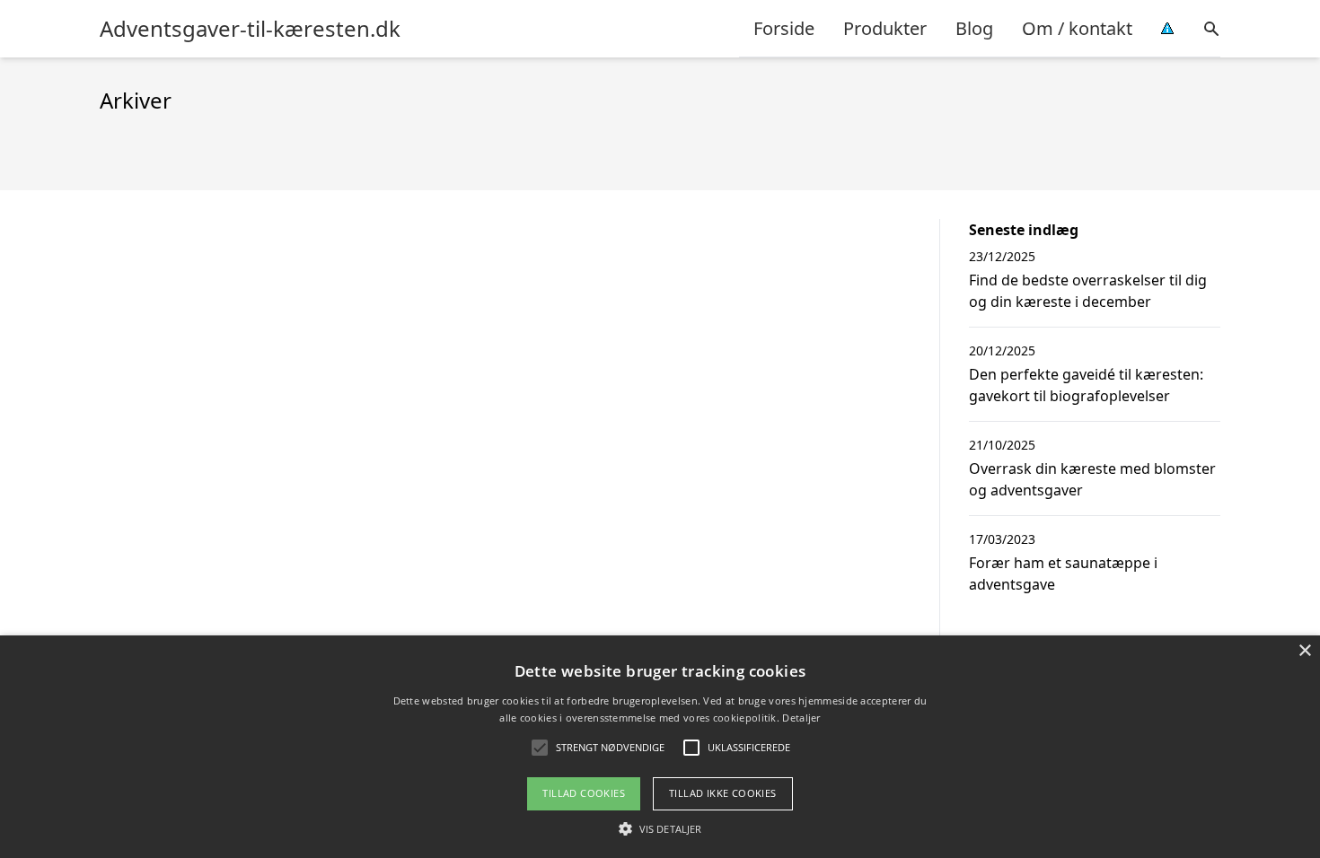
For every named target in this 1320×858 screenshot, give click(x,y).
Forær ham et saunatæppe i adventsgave (1063, 573)
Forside (783, 28)
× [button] (1304, 651)
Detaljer (801, 717)
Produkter (885, 28)
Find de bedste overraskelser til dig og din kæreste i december (1088, 290)
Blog (974, 28)
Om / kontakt (1077, 28)
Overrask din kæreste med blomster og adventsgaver (1092, 479)
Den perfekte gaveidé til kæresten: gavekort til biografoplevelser (1086, 385)
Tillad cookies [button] (583, 793)
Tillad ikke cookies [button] (723, 793)
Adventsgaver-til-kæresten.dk (250, 28)
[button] (660, 828)
